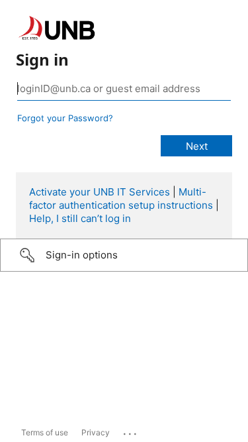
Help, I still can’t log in (80, 218)
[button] (124, 255)
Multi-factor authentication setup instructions (121, 198)
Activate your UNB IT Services (99, 192)
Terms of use (44, 432)
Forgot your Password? (65, 118)
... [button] (131, 430)
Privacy (95, 432)
